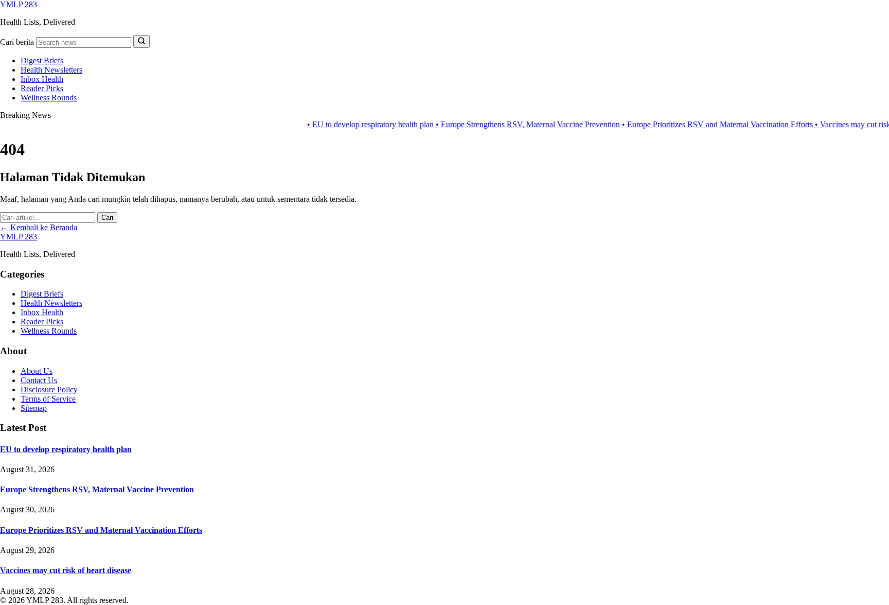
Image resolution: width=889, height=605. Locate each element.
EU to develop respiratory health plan (355, 124)
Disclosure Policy (49, 389)
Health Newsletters (51, 69)
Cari (107, 217)
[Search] (141, 41)
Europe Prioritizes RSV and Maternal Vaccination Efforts (702, 124)
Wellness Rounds (49, 97)
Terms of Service (48, 398)
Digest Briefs (42, 60)
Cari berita (17, 42)
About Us (36, 371)
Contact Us (39, 380)
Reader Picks (42, 88)
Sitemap (34, 408)
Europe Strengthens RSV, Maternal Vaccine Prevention (512, 124)
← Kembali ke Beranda (38, 227)
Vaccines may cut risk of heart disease (65, 570)
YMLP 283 (18, 4)
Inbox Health (42, 79)
